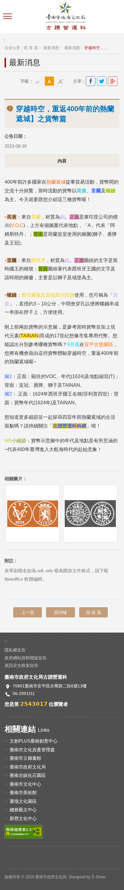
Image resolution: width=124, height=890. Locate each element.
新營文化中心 (23, 818)
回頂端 (60, 612)
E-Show (98, 877)
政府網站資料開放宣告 (26, 657)
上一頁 (27, 612)
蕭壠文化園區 (23, 801)
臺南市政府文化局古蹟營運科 (66, 16)
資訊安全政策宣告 (21, 665)
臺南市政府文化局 (28, 766)
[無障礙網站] (23, 831)
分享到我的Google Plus (113, 81)
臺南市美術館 (23, 792)
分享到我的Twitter (102, 81)
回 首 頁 (31, 48)
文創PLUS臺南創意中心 (33, 740)
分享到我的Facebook (90, 81)
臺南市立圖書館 (25, 758)
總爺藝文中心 (23, 809)
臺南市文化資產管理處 (32, 749)
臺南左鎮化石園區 (28, 775)
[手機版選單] (8, 16)
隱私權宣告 (15, 650)
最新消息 (51, 48)
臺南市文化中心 (25, 784)
